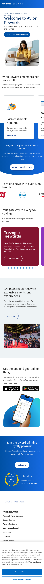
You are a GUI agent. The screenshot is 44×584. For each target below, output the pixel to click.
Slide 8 (32, 268)
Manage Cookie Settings (22, 579)
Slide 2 (14, 268)
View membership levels (22, 167)
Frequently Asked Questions (13, 516)
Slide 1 (11, 268)
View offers (11, 135)
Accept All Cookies (22, 572)
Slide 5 (23, 268)
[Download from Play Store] (31, 388)
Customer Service (9, 541)
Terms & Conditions (10, 524)
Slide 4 (20, 268)
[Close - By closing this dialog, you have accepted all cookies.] (41, 544)
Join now (11, 316)
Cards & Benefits (9, 520)
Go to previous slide (8, 268)
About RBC (7, 533)
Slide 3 (17, 268)
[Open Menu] (40, 4)
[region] (22, 116)
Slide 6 (26, 268)
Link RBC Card (13, 259)
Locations (6, 537)
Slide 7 (29, 268)
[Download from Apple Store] (11, 388)
